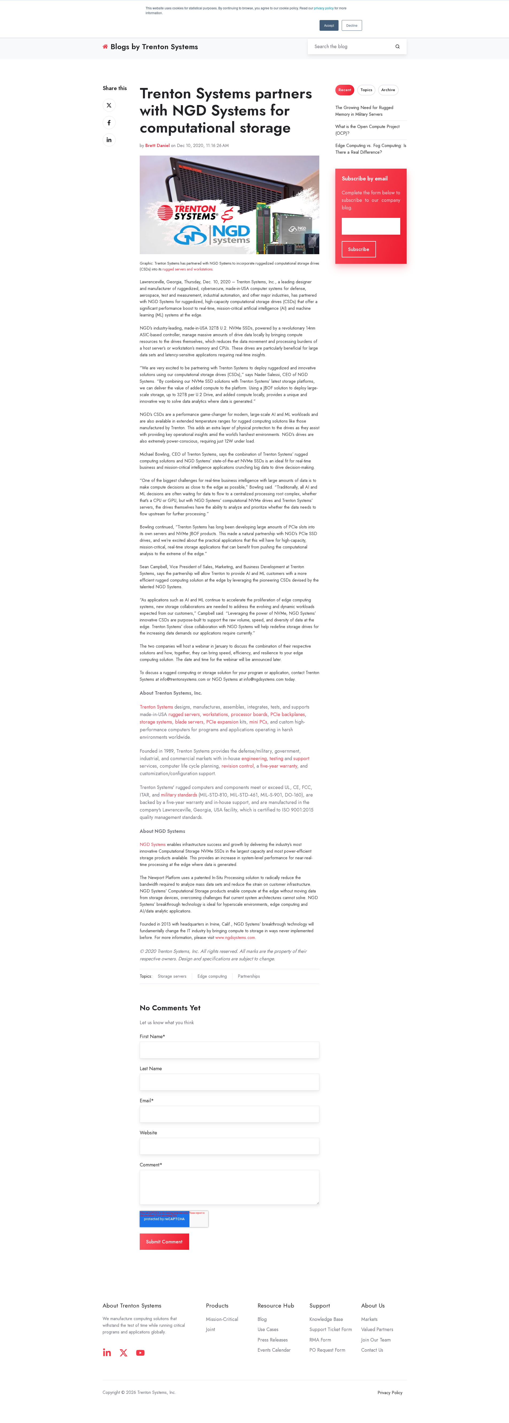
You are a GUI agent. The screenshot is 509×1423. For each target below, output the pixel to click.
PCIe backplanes (287, 714)
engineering (254, 758)
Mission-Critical (222, 1319)
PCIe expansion (222, 721)
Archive (388, 90)
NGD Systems (153, 844)
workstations (215, 714)
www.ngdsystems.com (235, 937)
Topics (366, 90)
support (301, 758)
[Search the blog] (397, 46)
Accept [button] (329, 25)
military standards (179, 794)
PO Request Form (327, 1350)
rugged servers (184, 714)
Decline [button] (352, 25)
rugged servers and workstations (187, 269)
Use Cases (268, 1329)
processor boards (249, 714)
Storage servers (172, 976)
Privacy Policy (390, 1393)
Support (319, 1305)
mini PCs (258, 721)
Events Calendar (274, 1350)
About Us (373, 1305)
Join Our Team (376, 1339)
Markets (369, 1319)
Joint (210, 1329)
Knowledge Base (326, 1319)
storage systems (156, 721)
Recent (345, 90)
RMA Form (320, 1339)
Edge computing (212, 976)
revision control (238, 766)
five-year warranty (278, 766)
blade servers (189, 721)
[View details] (107, 1352)
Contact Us (372, 1350)
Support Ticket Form (330, 1329)
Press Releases (273, 1339)
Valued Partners (377, 1329)
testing (276, 758)
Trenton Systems (156, 706)
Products (217, 1305)
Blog (262, 1319)
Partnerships (249, 976)
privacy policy (324, 8)
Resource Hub (276, 1305)
